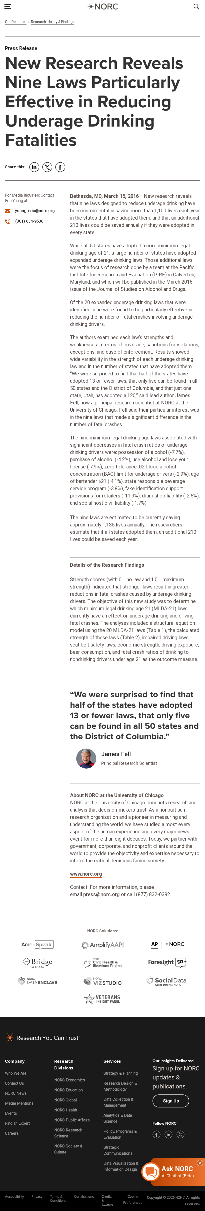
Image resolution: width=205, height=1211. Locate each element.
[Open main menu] (8, 7)
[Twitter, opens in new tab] (180, 1134)
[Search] (197, 7)
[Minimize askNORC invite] (200, 1163)
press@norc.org (101, 894)
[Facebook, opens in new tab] (156, 1134)
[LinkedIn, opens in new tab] (168, 1134)
